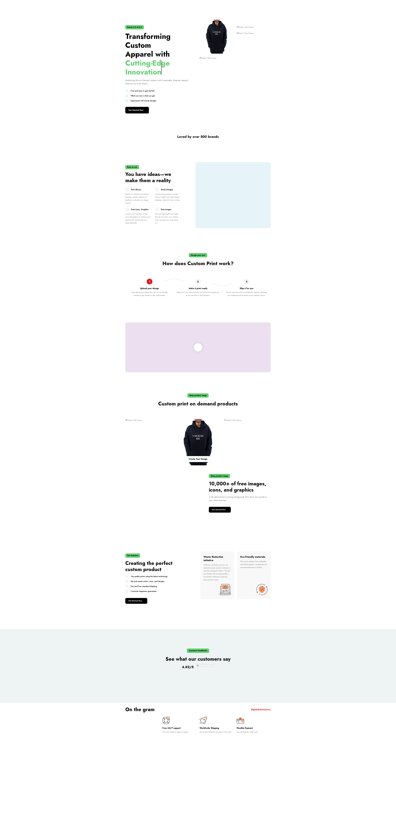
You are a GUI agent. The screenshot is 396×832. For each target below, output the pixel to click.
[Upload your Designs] (247, 420)
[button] (137, 110)
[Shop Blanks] (148, 420)
